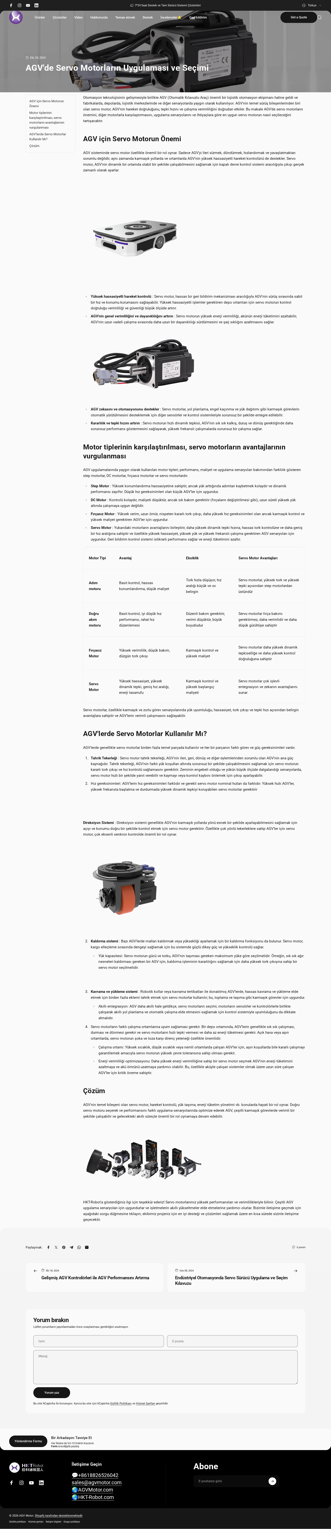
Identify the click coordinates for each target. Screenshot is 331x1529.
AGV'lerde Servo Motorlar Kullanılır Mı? (47, 136)
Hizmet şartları (35, 1521)
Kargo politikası (72, 1521)
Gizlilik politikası (17, 1521)
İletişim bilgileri (53, 1521)
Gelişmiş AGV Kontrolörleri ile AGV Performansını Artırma (95, 1277)
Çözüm (34, 146)
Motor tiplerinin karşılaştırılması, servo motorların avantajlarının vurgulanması (46, 120)
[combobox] (312, 5)
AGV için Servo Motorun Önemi (46, 103)
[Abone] (272, 1481)
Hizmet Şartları (145, 1403)
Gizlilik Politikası (121, 1403)
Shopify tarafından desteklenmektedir (59, 1515)
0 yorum (301, 1247)
